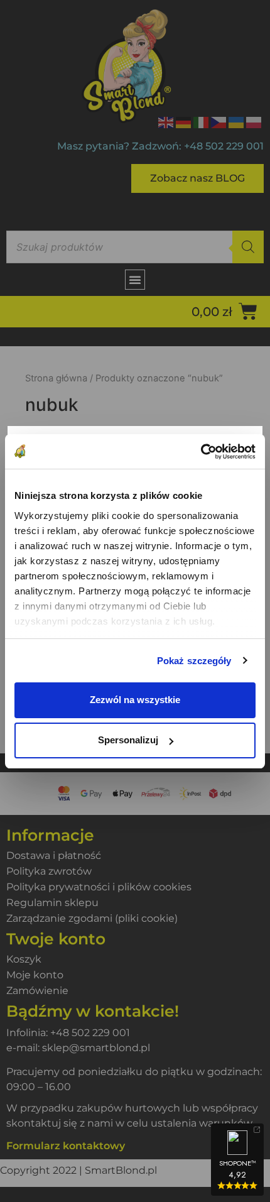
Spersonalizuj (128, 740)
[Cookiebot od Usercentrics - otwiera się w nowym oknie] (201, 452)
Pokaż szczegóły (194, 660)
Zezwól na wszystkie (135, 699)
